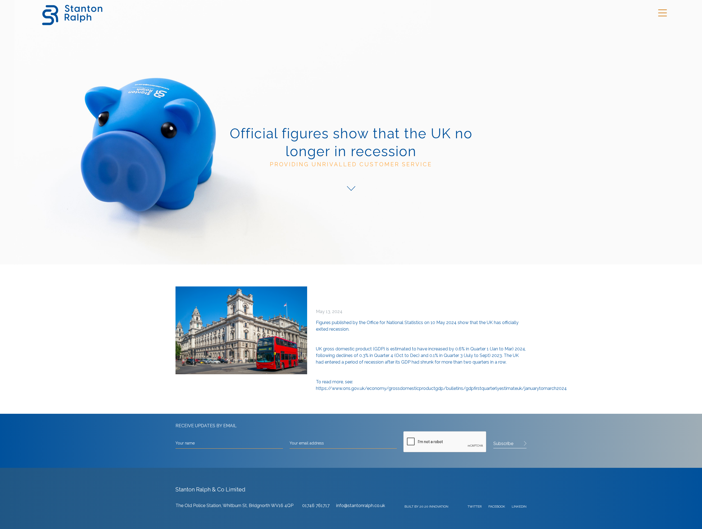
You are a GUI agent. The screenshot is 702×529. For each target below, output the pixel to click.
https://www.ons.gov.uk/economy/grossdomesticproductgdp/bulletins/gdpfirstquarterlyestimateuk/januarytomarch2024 (441, 388)
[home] (71, 14)
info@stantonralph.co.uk (360, 505)
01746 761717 (316, 505)
